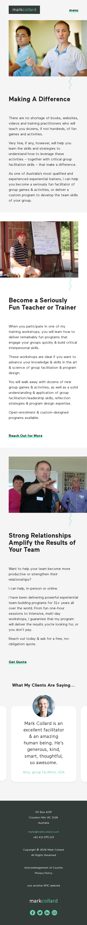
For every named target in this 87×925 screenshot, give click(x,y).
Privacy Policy (43, 873)
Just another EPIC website (43, 885)
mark (43, 901)
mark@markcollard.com (43, 832)
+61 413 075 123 (43, 837)
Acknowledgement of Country (43, 868)
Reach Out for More (25, 436)
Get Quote (18, 662)
